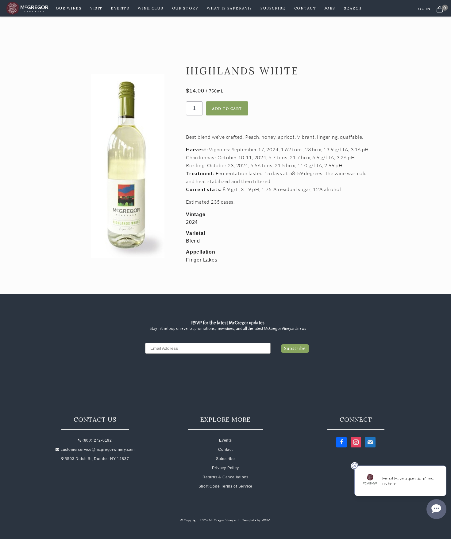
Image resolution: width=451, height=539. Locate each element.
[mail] (370, 442)
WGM (266, 520)
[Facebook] (341, 442)
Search (353, 8)
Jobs (330, 8)
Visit (96, 8)
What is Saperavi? (229, 8)
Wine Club (151, 8)
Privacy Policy (225, 468)
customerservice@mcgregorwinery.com (97, 449)
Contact (305, 8)
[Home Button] (28, 8)
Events (120, 8)
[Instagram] (356, 442)
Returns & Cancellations (225, 477)
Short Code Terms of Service (226, 486)
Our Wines (69, 8)
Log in (423, 8)
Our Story (185, 8)
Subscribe (273, 8)
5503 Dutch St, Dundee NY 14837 (96, 459)
